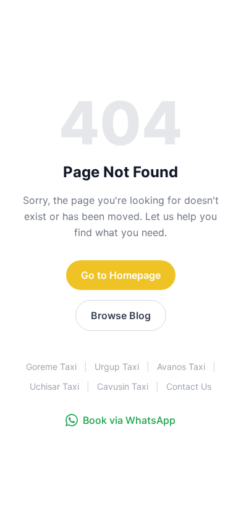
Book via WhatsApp (129, 420)
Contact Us (188, 386)
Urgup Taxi (117, 366)
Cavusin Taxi (122, 386)
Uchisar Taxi (54, 386)
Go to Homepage (121, 275)
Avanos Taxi (181, 366)
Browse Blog (121, 315)
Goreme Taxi (51, 366)
